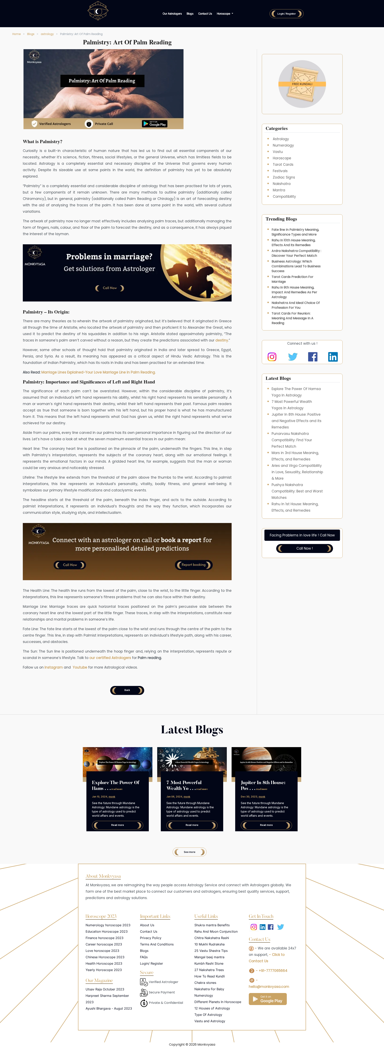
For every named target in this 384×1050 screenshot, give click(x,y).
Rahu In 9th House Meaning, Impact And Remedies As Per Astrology (294, 292)
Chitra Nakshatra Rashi (211, 938)
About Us (147, 925)
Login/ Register (151, 963)
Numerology (283, 145)
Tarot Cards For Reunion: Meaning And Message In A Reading (292, 318)
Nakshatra (282, 183)
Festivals (280, 171)
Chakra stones (205, 983)
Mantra (279, 190)
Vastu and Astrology (209, 1021)
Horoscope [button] (224, 13)
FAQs (144, 957)
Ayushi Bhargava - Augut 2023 (109, 1008)
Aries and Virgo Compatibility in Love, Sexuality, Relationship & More (297, 472)
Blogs (190, 13)
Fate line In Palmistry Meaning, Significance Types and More (295, 232)
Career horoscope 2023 (104, 944)
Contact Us (205, 13)
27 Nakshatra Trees (209, 970)
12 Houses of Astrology (212, 1008)
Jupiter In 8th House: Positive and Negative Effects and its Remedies (296, 421)
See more (189, 851)
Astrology (281, 139)
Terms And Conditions (157, 944)
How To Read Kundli (209, 976)
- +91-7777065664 (271, 970)
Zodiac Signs (284, 177)
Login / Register (286, 13)
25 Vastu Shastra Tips (211, 951)
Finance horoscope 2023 (104, 938)
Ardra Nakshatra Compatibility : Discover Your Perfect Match (296, 253)
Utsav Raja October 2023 (105, 989)
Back (127, 690)
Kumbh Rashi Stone (208, 963)
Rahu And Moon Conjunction (216, 931)
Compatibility (284, 196)
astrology (47, 34)
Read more (117, 824)
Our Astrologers (172, 13)
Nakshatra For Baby (209, 989)
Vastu (278, 151)
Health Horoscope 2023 (104, 963)
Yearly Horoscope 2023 (104, 970)
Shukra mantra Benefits (212, 925)
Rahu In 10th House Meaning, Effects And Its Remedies (293, 242)
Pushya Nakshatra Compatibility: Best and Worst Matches (297, 491)
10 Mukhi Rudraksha (209, 944)
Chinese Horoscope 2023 (105, 957)
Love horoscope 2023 (102, 951)
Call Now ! (304, 548)
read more (117, 789)
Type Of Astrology (208, 1015)
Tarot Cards (283, 164)
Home (16, 34)
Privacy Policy (150, 938)
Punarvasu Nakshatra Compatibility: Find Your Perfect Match (292, 440)
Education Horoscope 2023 (107, 931)
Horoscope (282, 158)
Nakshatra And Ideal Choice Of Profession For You (296, 305)
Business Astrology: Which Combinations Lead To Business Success (296, 266)
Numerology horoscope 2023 (108, 925)
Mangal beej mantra (209, 957)
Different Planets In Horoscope (217, 1002)
